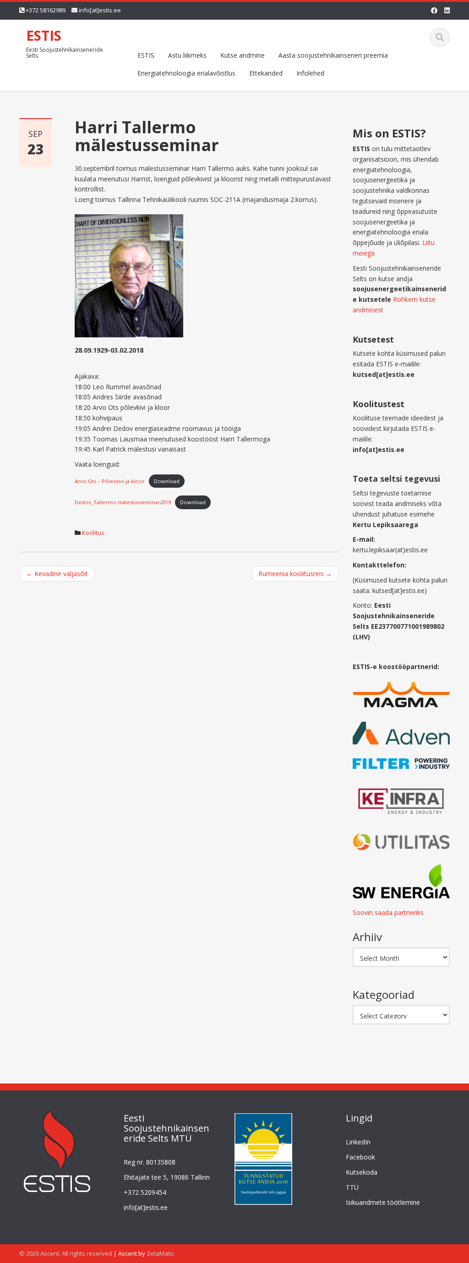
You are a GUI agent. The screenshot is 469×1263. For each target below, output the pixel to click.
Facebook (360, 1157)
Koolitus (93, 532)
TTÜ (352, 1187)
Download (167, 481)
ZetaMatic (160, 1253)
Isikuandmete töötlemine (383, 1202)
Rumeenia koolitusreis (295, 573)
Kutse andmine (242, 55)
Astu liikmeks (187, 55)
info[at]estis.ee (100, 10)
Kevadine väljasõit (57, 573)
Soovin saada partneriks (388, 912)
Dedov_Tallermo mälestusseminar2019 (123, 502)
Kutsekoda (361, 1172)
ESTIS (43, 35)
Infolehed (310, 73)
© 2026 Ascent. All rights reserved (65, 1253)
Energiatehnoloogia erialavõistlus (186, 73)
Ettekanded (266, 73)
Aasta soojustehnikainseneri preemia (333, 55)
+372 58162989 (45, 10)
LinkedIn (358, 1142)
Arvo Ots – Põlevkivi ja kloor (110, 481)
